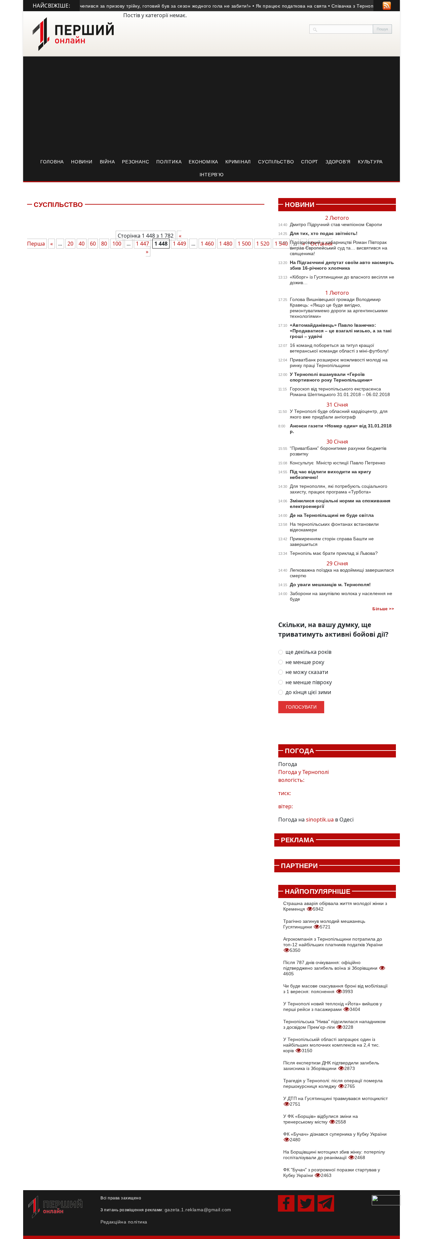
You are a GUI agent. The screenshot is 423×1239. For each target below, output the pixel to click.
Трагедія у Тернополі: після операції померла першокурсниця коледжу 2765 (333, 1083)
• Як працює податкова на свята (281, 6)
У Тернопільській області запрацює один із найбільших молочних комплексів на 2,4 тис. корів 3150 (331, 1045)
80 (104, 243)
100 (116, 243)
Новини (82, 161)
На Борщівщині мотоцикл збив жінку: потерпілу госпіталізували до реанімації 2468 (334, 1154)
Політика (168, 161)
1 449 (179, 243)
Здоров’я (338, 161)
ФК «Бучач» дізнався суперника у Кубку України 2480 (335, 1136)
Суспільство (276, 161)
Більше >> (383, 609)
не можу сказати (307, 672)
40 (82, 243)
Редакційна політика (123, 1221)
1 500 (244, 243)
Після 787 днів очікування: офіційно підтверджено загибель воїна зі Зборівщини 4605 (331, 968)
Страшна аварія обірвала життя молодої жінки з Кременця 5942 (335, 906)
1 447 (142, 243)
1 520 (262, 243)
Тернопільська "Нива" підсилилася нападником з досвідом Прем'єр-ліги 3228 (334, 1024)
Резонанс (135, 161)
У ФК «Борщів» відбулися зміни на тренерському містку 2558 (320, 1119)
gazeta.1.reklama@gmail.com (198, 1209)
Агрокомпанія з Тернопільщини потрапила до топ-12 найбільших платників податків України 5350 (333, 944)
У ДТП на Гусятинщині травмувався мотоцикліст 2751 (335, 1101)
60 (93, 243)
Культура (370, 161)
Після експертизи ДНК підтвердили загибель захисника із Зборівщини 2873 (331, 1065)
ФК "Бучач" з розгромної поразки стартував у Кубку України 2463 (331, 1172)
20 (70, 243)
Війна (107, 161)
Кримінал (238, 161)
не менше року (305, 662)
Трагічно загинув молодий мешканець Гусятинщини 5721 (324, 924)
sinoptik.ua (320, 819)
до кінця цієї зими (308, 692)
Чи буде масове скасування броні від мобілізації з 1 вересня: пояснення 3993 (335, 988)
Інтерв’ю (212, 174)
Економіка (203, 161)
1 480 (225, 243)
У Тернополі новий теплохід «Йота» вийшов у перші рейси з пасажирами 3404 (332, 1006)
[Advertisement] (211, 106)
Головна (52, 161)
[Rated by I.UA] (386, 1199)
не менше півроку (309, 682)
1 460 (207, 243)
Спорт (309, 161)
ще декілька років (308, 652)
